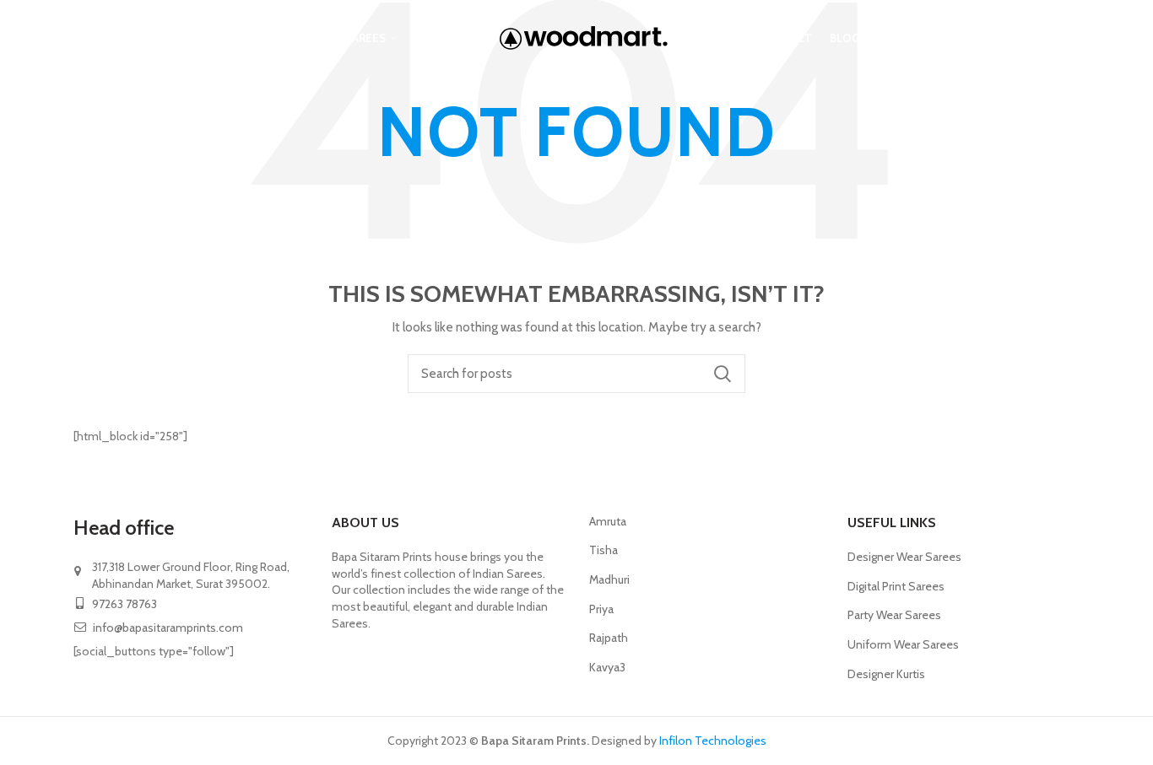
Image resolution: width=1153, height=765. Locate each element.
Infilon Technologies (711, 740)
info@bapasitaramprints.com (168, 627)
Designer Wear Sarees (904, 556)
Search (722, 373)
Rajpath (608, 637)
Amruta (607, 521)
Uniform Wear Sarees (903, 644)
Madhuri (609, 579)
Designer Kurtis (886, 673)
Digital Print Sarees (896, 586)
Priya (601, 609)
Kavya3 (607, 667)
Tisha (603, 550)
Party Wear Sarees (894, 614)
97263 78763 (123, 603)
